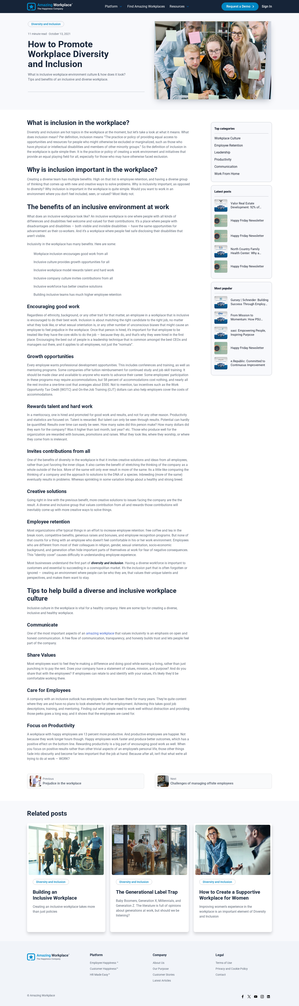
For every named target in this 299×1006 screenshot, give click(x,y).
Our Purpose (161, 968)
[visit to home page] (50, 6)
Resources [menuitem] (177, 6)
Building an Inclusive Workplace (55, 895)
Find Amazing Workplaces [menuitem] (146, 6)
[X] (38, 98)
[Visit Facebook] (242, 997)
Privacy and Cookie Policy (232, 968)
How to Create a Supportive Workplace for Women (229, 895)
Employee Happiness (104, 962)
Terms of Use (224, 962)
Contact (221, 974)
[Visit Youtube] (255, 997)
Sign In (267, 6)
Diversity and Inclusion (46, 24)
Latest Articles (162, 980)
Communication (225, 167)
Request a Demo (238, 6)
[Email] (59, 98)
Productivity (222, 159)
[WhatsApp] (52, 98)
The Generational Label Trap (147, 892)
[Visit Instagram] (262, 997)
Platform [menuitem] (111, 6)
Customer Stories (164, 974)
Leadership (222, 152)
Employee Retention (228, 145)
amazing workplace (100, 633)
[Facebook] (45, 98)
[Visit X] (249, 997)
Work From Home (226, 174)
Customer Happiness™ (104, 968)
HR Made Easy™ (100, 974)
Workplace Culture (227, 138)
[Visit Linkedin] (268, 997)
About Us (158, 962)
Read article (42, 926)
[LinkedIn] (31, 98)
